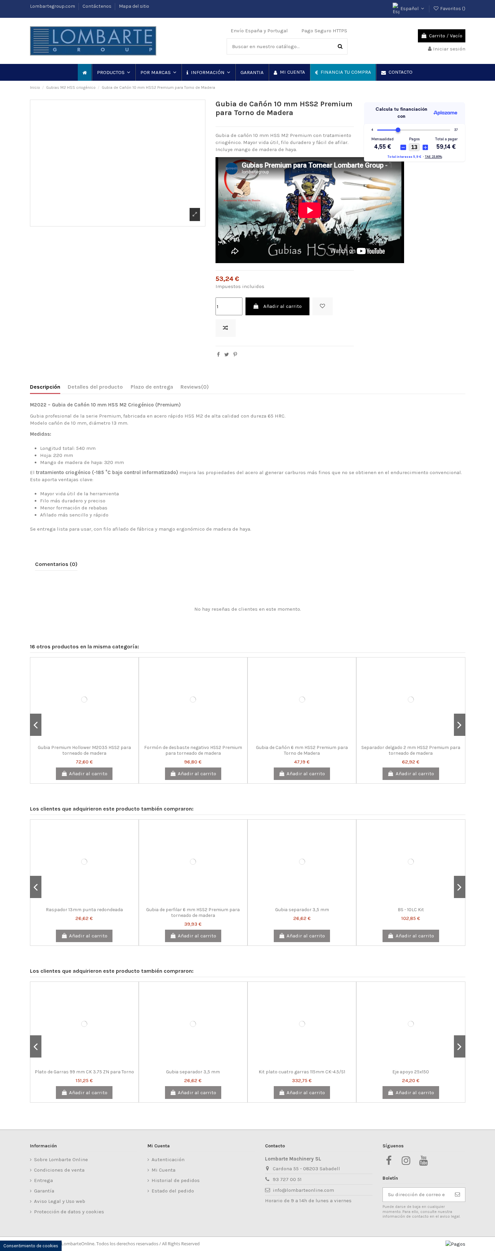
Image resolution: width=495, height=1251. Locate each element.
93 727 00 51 (287, 1179)
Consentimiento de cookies (30, 1245)
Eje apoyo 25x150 (410, 1072)
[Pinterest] (235, 355)
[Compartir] (218, 355)
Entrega (43, 1180)
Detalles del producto (95, 387)
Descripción (45, 387)
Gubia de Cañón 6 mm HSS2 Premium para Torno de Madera (302, 750)
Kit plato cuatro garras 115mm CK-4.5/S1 (302, 1072)
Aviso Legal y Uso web (59, 1201)
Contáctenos (97, 6)
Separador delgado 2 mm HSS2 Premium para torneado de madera (410, 750)
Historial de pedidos (176, 1180)
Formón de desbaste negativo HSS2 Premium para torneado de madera (193, 750)
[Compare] (84, 739)
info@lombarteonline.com (303, 1190)
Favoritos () (452, 8)
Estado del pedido (173, 1191)
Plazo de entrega (152, 387)
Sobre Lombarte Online (61, 1159)
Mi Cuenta (163, 1170)
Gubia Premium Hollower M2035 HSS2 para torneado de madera (84, 750)
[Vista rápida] (94, 739)
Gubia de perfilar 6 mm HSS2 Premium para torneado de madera (193, 912)
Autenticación (168, 1159)
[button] (113, 72)
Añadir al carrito (282, 306)
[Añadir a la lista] (322, 306)
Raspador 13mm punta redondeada (84, 910)
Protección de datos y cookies (69, 1212)
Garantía (44, 1191)
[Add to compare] (226, 328)
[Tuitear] (226, 355)
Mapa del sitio (134, 6)
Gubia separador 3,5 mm (302, 910)
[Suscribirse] (457, 1195)
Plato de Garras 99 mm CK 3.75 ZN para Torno (84, 1072)
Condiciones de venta (59, 1170)
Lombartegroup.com (53, 6)
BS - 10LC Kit (411, 910)
